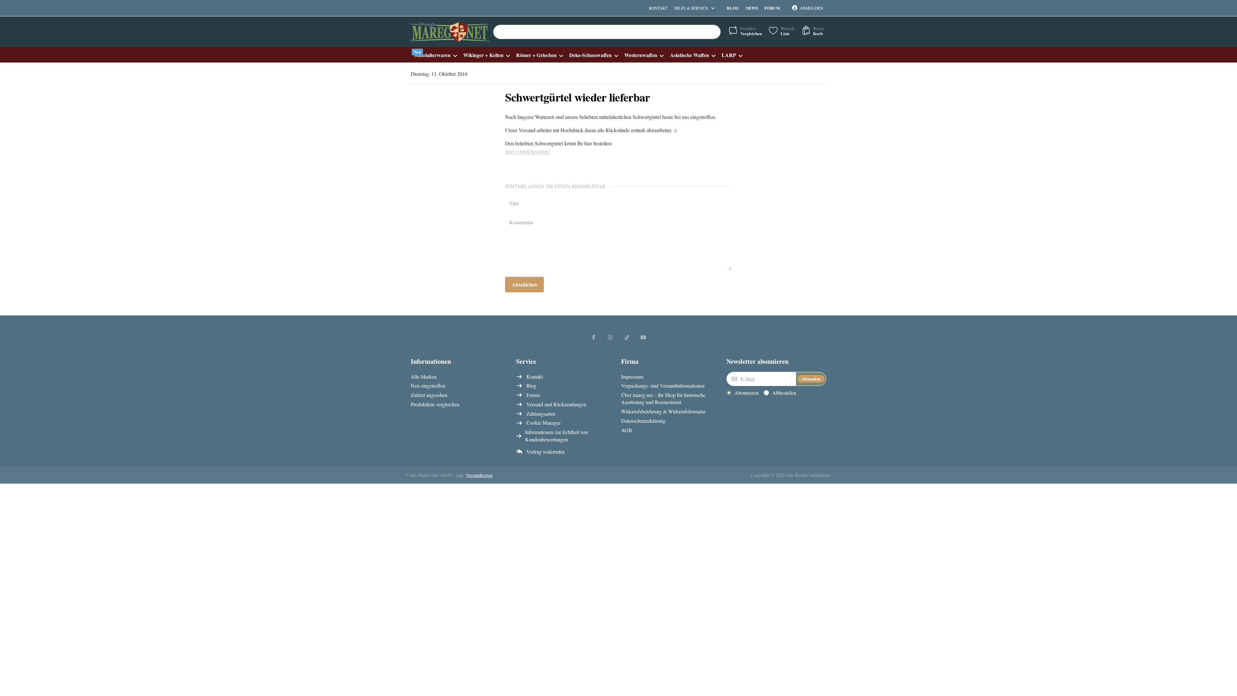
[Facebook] (594, 337)
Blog (733, 8)
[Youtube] (644, 337)
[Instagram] (610, 337)
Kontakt (658, 8)
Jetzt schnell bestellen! (527, 151)
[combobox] (607, 32)
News (752, 8)
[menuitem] (435, 55)
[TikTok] (627, 337)
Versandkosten (479, 475)
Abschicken (524, 284)
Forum (772, 8)
